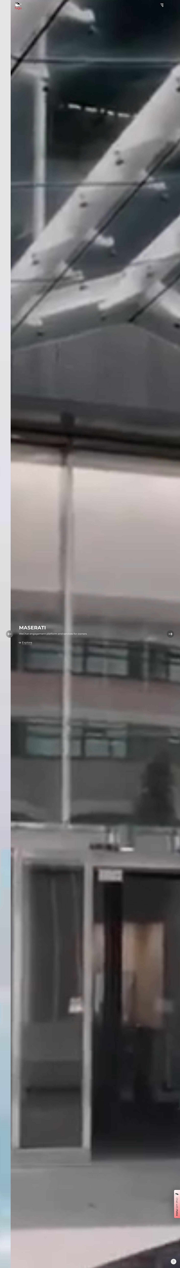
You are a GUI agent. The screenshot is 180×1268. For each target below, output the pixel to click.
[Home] (18, 5)
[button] (161, 5)
